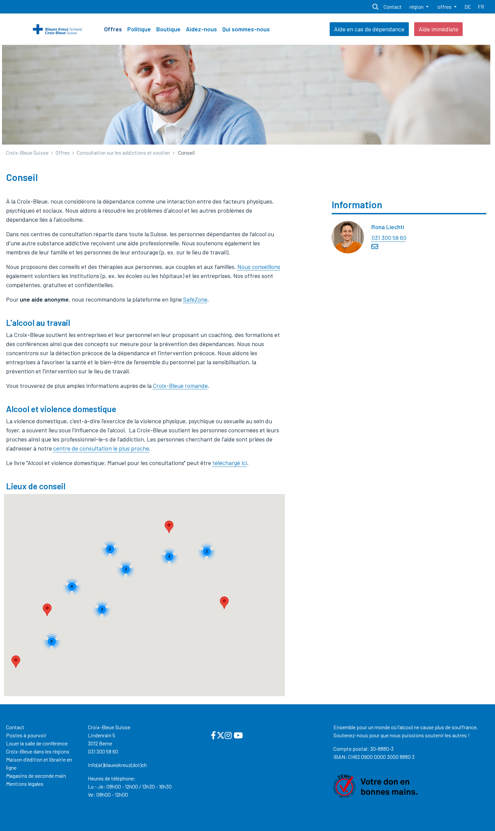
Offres (113, 29)
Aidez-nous (201, 29)
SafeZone (195, 299)
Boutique (168, 29)
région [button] (417, 6)
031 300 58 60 (388, 237)
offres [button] (445, 6)
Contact (15, 727)
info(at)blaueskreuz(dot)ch (117, 765)
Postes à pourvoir (26, 735)
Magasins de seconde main (36, 775)
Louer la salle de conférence (37, 743)
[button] (224, 602)
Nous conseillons (258, 266)
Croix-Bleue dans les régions (37, 751)
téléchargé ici (229, 462)
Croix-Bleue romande (180, 385)
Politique (139, 29)
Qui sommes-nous (246, 29)
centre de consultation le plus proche (101, 448)
